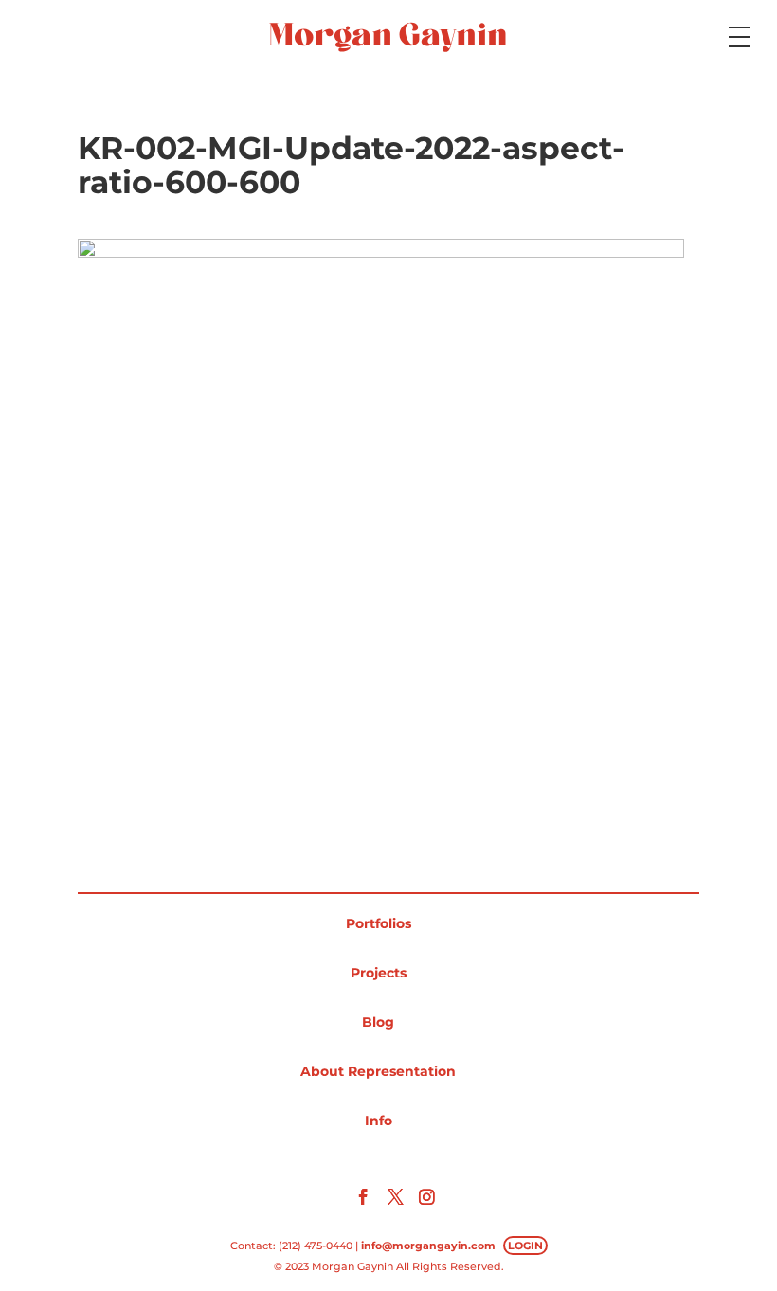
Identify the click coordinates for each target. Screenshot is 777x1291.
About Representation (378, 1071)
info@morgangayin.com (428, 1245)
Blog (378, 1022)
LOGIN (525, 1245)
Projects (379, 972)
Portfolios (378, 923)
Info (378, 1120)
